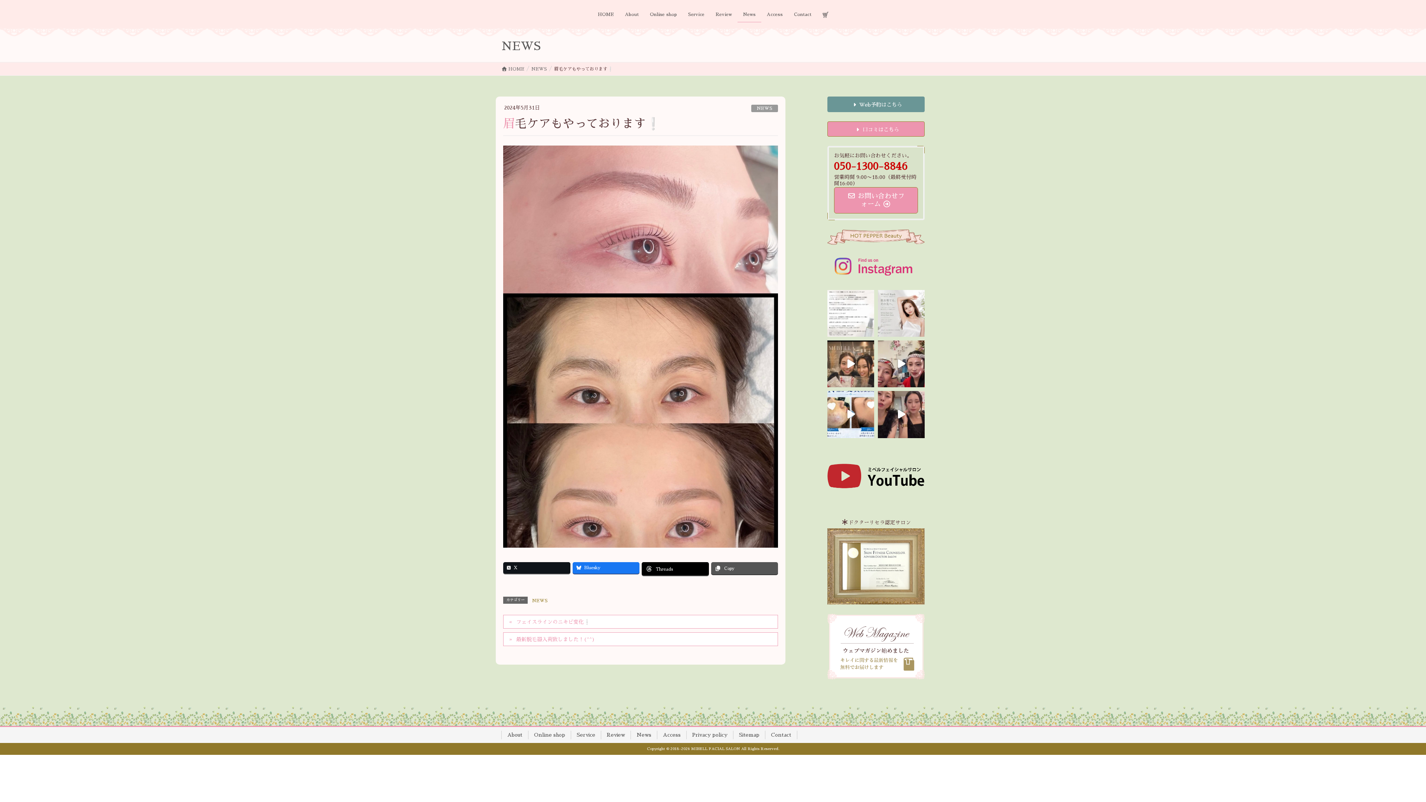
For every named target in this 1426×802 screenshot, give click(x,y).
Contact (781, 734)
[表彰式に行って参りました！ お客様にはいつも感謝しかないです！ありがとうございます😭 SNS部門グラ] (901, 414)
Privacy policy (709, 734)
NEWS (764, 108)
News (644, 734)
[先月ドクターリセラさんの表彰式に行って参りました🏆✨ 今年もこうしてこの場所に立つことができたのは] (850, 363)
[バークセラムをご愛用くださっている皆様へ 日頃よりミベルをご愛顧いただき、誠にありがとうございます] (850, 313)
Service (586, 734)
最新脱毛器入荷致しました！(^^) (555, 639)
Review (616, 734)
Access (672, 734)
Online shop (549, 734)
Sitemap (749, 734)
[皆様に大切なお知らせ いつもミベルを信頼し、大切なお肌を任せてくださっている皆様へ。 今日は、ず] (901, 313)
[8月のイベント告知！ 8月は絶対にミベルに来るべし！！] (901, 363)
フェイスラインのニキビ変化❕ (553, 622)
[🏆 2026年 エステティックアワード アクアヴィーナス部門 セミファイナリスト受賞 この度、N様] (850, 414)
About (514, 734)
